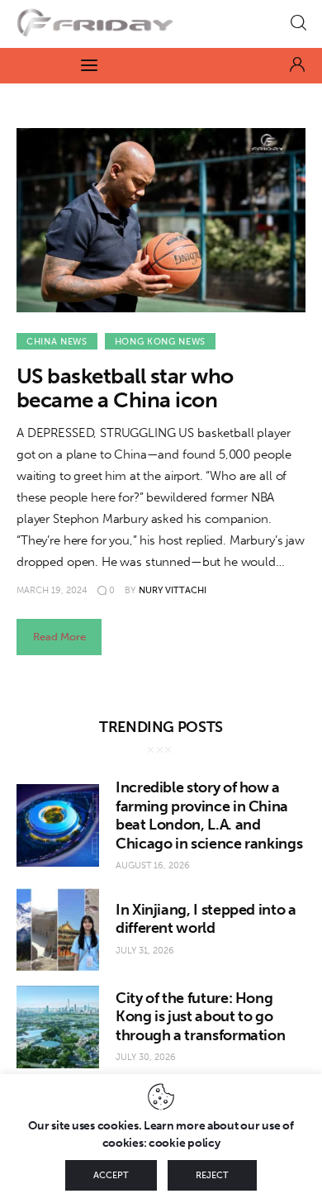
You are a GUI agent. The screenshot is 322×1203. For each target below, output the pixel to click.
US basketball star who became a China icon (125, 388)
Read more (59, 636)
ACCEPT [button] (111, 1175)
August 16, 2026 (153, 865)
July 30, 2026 (146, 1057)
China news (57, 341)
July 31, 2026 (145, 950)
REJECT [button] (212, 1175)
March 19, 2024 (52, 590)
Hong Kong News (160, 341)
